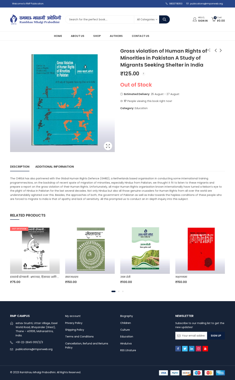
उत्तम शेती (125, 277)
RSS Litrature (128, 350)
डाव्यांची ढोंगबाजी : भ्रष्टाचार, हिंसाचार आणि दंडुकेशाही (38, 277)
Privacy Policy (73, 323)
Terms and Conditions (79, 336)
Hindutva (126, 343)
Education (141, 108)
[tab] (19, 166)
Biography (126, 316)
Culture (125, 330)
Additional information (54, 167)
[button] (113, 291)
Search (164, 19)
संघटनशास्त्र (71, 277)
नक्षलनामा (181, 277)
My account (73, 316)
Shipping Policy (74, 330)
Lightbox (108, 146)
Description (19, 167)
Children (125, 323)
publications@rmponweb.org (34, 349)
